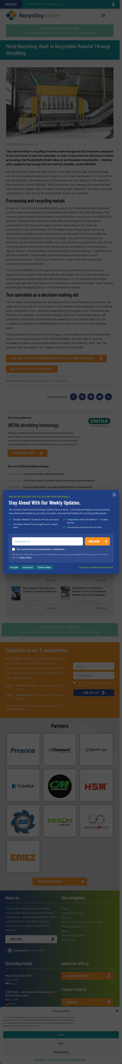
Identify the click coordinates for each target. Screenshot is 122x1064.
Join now (93, 541)
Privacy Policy (25, 557)
